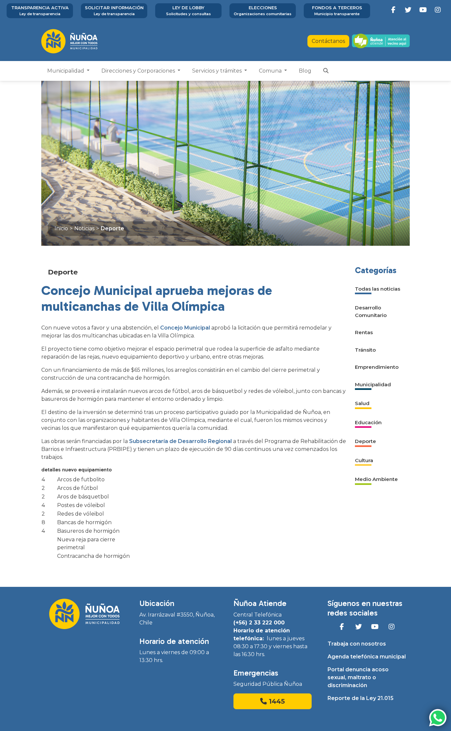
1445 (276, 701)
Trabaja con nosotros (357, 644)
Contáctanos (328, 41)
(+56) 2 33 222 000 (259, 623)
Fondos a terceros (337, 10)
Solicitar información (114, 10)
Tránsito (365, 350)
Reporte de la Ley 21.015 (361, 698)
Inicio (61, 228)
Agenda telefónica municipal (367, 656)
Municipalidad (66, 71)
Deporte (112, 228)
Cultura (364, 460)
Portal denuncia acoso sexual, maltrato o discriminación (358, 677)
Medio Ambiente (376, 479)
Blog (305, 71)
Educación (368, 422)
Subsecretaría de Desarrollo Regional (180, 441)
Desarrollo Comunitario (371, 311)
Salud (362, 403)
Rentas (364, 332)
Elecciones (263, 10)
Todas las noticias (377, 289)
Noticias (84, 228)
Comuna (271, 71)
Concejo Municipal (185, 328)
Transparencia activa (40, 10)
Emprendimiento (377, 367)
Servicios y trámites (217, 71)
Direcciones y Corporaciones (138, 71)
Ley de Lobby (188, 10)
